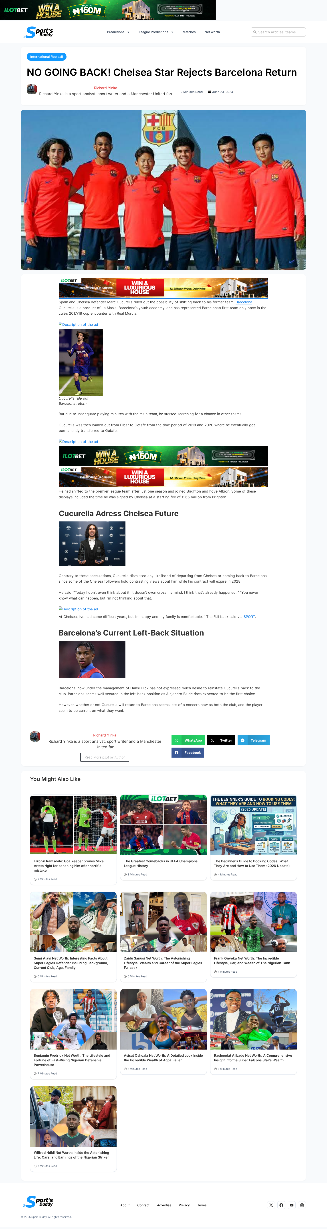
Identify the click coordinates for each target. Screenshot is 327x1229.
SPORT (249, 616)
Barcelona (244, 302)
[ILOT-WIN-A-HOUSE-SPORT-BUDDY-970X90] (108, 18)
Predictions (116, 32)
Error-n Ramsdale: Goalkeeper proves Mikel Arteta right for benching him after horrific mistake (69, 866)
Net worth (212, 32)
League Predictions (153, 32)
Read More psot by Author (105, 757)
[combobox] (278, 32)
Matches (189, 32)
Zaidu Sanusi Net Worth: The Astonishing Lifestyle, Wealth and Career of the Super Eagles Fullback (163, 963)
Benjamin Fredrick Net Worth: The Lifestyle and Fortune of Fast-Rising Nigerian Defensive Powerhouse (72, 1060)
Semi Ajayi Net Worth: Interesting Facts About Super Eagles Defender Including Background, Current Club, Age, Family (71, 963)
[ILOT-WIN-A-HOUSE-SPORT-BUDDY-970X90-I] (163, 296)
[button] (47, 57)
